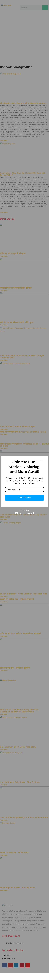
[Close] (41, 460)
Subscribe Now (24, 498)
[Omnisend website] (24, 512)
